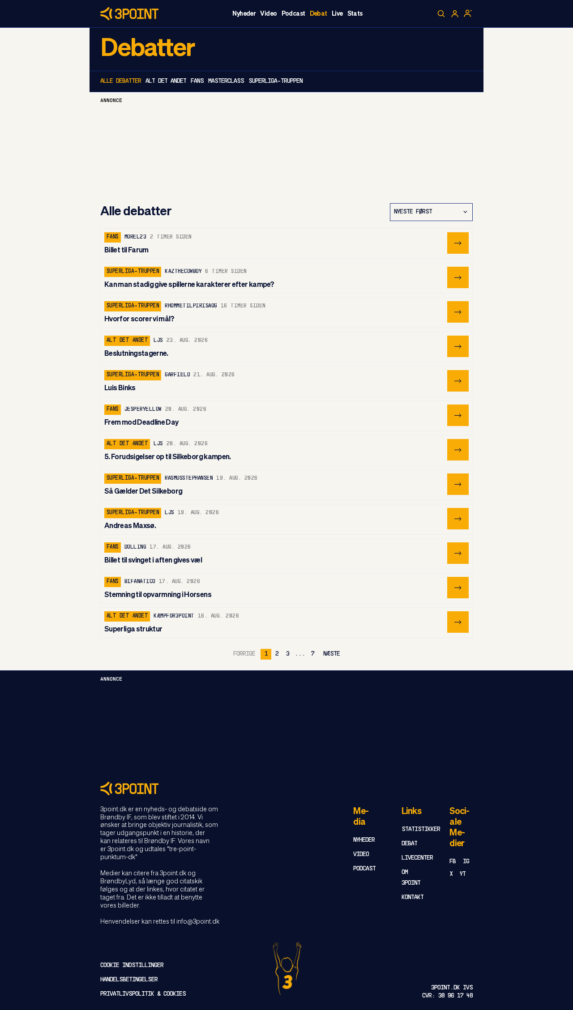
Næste (331, 654)
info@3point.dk (197, 922)
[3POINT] (286, 788)
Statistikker (421, 829)
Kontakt (412, 897)
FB (452, 862)
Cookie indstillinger (131, 965)
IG (466, 862)
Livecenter (417, 858)
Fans (197, 81)
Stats (355, 14)
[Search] (441, 14)
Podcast (293, 14)
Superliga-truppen (275, 81)
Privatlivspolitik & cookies (143, 994)
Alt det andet (165, 81)
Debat (318, 14)
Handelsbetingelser (129, 980)
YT (463, 874)
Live (337, 14)
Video (268, 14)
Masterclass (226, 81)
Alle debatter (120, 81)
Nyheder (244, 14)
